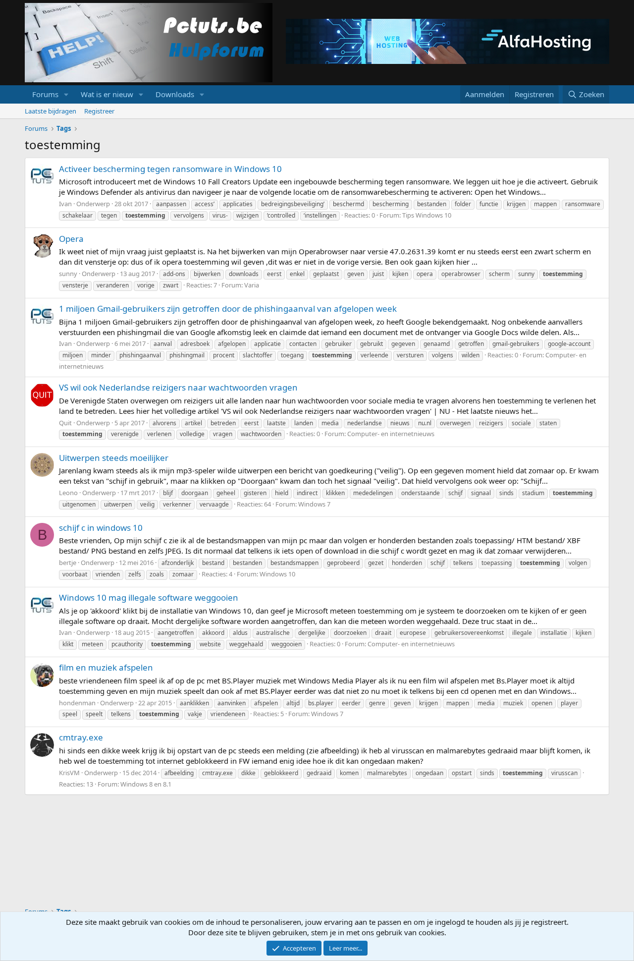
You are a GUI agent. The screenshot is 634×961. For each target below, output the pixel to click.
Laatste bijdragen (50, 111)
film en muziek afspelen (106, 667)
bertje (67, 562)
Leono (68, 492)
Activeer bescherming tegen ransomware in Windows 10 (170, 168)
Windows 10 (277, 573)
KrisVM (69, 772)
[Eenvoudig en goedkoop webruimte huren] (447, 42)
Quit (65, 422)
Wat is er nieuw (107, 94)
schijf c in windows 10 (101, 527)
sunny (68, 273)
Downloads (175, 94)
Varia (251, 285)
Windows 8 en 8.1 (145, 784)
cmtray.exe (81, 737)
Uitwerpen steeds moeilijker (113, 457)
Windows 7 (314, 504)
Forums (45, 94)
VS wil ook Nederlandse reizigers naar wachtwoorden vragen (178, 387)
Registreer (99, 111)
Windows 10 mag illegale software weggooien (148, 597)
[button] (66, 94)
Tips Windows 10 (426, 215)
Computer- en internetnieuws (390, 433)
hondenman (77, 702)
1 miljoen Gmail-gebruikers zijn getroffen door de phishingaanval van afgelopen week (228, 308)
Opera (71, 238)
